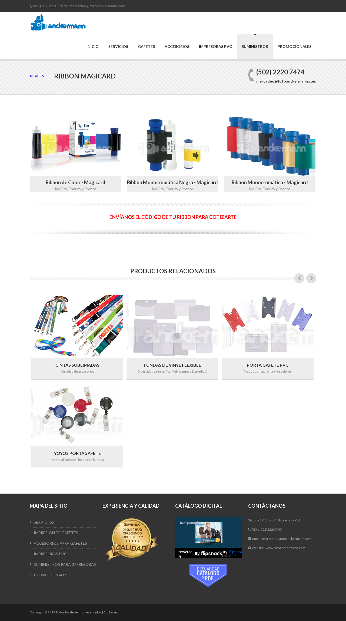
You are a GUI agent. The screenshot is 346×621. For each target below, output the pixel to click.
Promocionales (294, 46)
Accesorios (177, 46)
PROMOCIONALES (50, 575)
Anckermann (113, 612)
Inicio (92, 46)
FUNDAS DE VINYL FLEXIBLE (172, 364)
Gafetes (146, 46)
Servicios (118, 46)
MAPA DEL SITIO (49, 506)
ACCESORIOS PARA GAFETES (60, 543)
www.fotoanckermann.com (285, 548)
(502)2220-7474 (53, 6)
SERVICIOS (44, 522)
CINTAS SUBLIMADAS (77, 364)
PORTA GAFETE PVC (267, 364)
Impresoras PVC (215, 46)
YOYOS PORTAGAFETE (77, 453)
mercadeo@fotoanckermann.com (97, 6)
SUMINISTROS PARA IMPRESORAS (65, 564)
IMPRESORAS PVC (50, 553)
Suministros (255, 46)
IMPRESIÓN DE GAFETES (56, 532)
